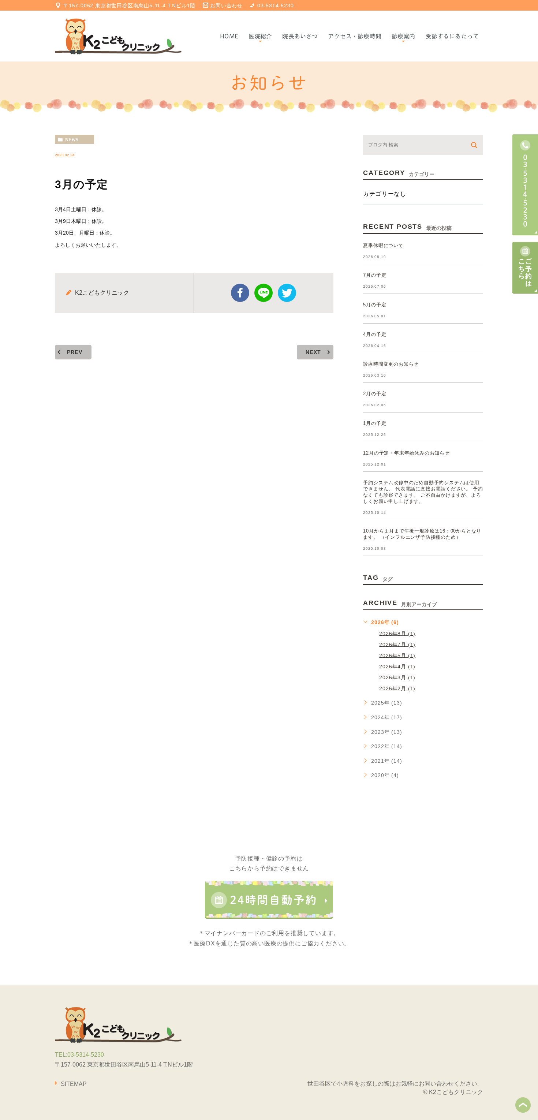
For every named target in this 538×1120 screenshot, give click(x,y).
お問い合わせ (226, 5)
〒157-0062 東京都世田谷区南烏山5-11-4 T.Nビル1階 (129, 5)
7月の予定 (374, 275)
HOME (229, 36)
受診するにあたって (452, 36)
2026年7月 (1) (397, 644)
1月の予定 (374, 423)
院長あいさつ (300, 36)
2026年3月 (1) (397, 677)
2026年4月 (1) (397, 666)
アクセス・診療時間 (354, 36)
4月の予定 (374, 334)
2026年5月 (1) (397, 655)
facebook (240, 293)
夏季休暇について (383, 245)
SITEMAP (74, 1084)
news (71, 139)
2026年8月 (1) (397, 633)
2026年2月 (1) (397, 688)
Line (263, 293)
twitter (287, 293)
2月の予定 (374, 393)
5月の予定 (374, 304)
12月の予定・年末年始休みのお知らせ (406, 453)
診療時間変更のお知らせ (391, 364)
